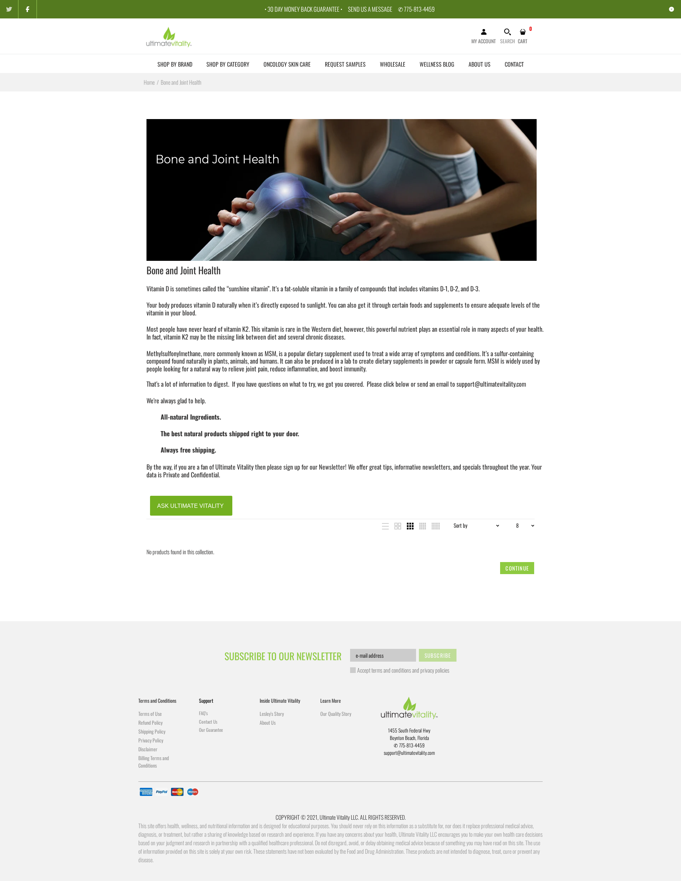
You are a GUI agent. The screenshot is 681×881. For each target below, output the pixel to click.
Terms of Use (150, 713)
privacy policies (434, 670)
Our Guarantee (211, 729)
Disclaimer (147, 749)
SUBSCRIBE (438, 655)
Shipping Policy (151, 731)
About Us (268, 722)
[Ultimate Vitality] (169, 35)
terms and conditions (391, 670)
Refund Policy (150, 722)
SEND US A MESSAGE (370, 9)
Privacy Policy (150, 740)
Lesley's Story (272, 713)
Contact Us (208, 721)
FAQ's (203, 713)
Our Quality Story (335, 713)
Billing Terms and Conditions (153, 761)
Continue (517, 568)
